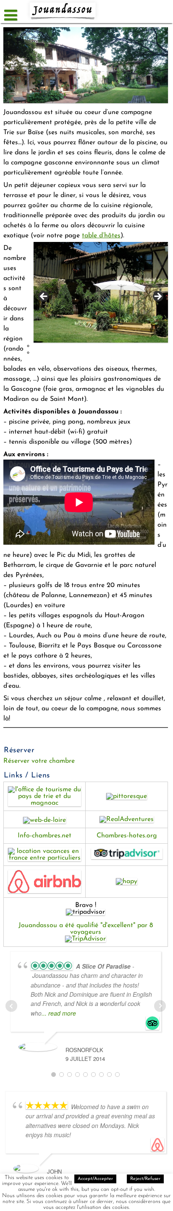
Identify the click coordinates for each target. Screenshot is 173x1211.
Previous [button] (44, 297)
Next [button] (157, 297)
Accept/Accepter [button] (95, 1179)
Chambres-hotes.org (127, 835)
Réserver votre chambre (39, 761)
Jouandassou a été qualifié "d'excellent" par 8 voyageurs (85, 929)
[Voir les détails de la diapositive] (101, 292)
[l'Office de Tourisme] (44, 803)
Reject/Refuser (145, 1179)
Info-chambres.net (44, 835)
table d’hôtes (101, 235)
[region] (97, 299)
